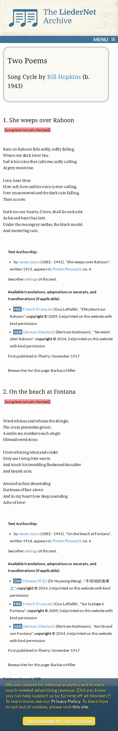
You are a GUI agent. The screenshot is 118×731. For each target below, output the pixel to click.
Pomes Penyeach (66, 269)
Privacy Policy (65, 701)
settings (31, 279)
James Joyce (29, 261)
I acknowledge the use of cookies (59, 721)
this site (80, 706)
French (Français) (38, 309)
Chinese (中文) (34, 580)
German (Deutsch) (39, 331)
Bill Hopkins (64, 76)
